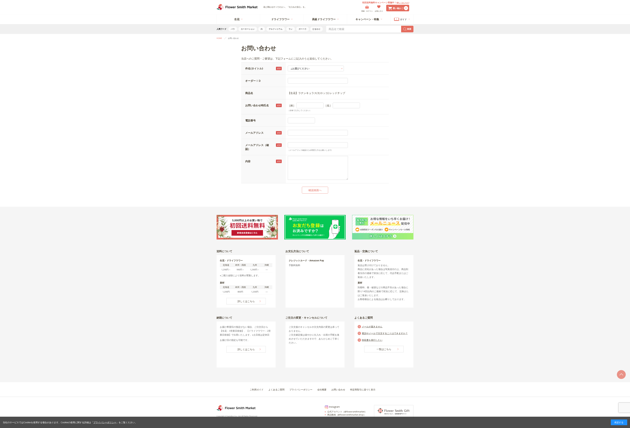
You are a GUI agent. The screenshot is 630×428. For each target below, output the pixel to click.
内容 (248, 161)
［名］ (328, 105)
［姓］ (292, 105)
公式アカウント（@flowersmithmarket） (347, 411)
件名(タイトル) (254, 68)
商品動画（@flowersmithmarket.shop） (346, 414)
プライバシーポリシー (104, 422)
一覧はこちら (384, 349)
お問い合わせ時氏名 (257, 105)
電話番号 (250, 120)
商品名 (249, 93)
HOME (219, 38)
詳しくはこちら (403, 2)
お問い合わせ (233, 38)
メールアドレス (254, 133)
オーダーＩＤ (253, 81)
